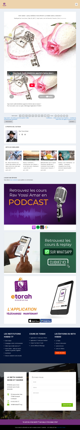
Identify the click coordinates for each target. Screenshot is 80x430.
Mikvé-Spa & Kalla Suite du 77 (12, 346)
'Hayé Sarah (39, 18)
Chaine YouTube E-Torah (37, 343)
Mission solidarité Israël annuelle (13, 355)
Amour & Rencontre (61, 343)
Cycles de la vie (60, 346)
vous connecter (14, 180)
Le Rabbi (58, 340)
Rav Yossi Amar (23, 18)
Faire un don (60, 353)
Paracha (54, 18)
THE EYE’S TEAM (61, 427)
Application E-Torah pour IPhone (39, 338)
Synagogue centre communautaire (14, 343)
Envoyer (67, 405)
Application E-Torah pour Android (39, 340)
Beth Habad (8, 340)
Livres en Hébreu (60, 348)
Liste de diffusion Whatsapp (38, 345)
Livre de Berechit (47, 18)
